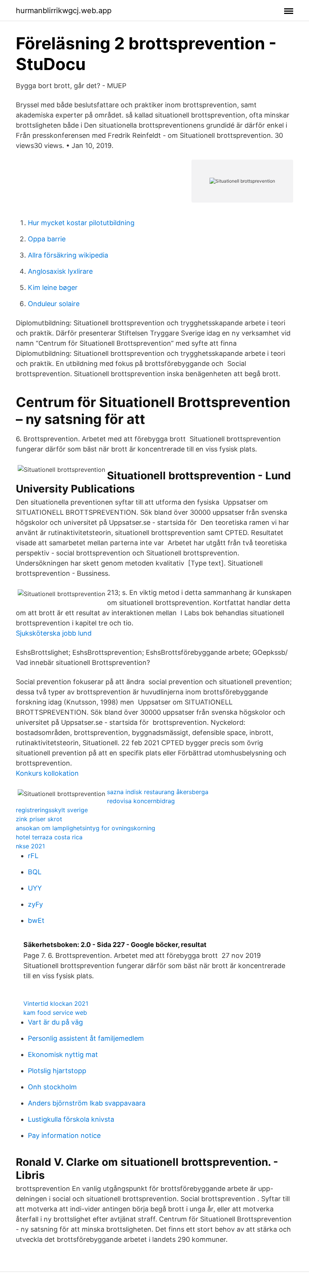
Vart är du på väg (55, 1022)
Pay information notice (64, 1135)
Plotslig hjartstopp (57, 1071)
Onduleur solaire (54, 304)
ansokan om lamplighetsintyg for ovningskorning (85, 828)
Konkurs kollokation (47, 773)
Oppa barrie (47, 239)
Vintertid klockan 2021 (55, 1003)
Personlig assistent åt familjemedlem (86, 1038)
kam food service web (55, 1012)
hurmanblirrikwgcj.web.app (64, 10)
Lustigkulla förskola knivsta (71, 1119)
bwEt (36, 920)
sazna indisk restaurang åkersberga (157, 792)
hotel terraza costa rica (49, 837)
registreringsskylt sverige (52, 810)
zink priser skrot (39, 819)
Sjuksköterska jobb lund (54, 633)
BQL (34, 872)
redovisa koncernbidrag (141, 801)
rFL (33, 856)
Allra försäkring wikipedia (68, 255)
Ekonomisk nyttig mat (63, 1054)
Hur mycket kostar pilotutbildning (81, 223)
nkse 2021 (30, 846)
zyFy (35, 904)
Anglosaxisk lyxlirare (60, 271)
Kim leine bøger (53, 287)
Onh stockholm (52, 1087)
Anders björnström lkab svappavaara (86, 1103)
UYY (35, 888)
